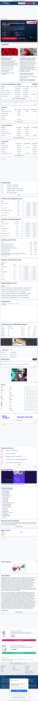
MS (10, 403)
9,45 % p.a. (19, 113)
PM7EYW (3, 328)
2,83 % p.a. (19, 151)
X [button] (36, 21)
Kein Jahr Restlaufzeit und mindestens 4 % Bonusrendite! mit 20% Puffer (16, 293)
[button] (21, 3)
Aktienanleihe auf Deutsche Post (7, 244)
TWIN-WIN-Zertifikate (6, 515)
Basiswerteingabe (4, 354)
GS (9, 390)
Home (2, 18)
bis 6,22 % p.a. (17, 96)
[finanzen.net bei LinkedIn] (20, 663)
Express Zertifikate (10, 660)
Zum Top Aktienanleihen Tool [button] (19, 137)
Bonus (35, 203)
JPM (10, 397)
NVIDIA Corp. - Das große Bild (12, 185)
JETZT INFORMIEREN (19, 640)
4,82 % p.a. (27, 133)
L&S (10, 401)
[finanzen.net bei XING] (22, 663)
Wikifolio (11, 410)
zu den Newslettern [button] (19, 526)
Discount (28, 203)
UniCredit (11, 395)
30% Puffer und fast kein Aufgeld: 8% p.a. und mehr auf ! (13, 291)
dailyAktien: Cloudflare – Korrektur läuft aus (15, 188)
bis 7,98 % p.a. (26, 88)
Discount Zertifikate (4, 659)
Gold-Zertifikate (5, 498)
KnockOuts (17, 303)
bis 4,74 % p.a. (34, 94)
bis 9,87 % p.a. (26, 90)
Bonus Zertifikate (11, 659)
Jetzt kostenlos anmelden (10, 38)
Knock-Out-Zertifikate (6, 505)
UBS (10, 406)
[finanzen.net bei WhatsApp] (24, 663)
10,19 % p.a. (34, 149)
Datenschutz (27, 668)
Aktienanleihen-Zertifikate (7, 489)
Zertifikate (5, 18)
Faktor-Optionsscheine (6, 495)
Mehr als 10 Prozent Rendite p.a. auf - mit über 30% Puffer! (16, 288)
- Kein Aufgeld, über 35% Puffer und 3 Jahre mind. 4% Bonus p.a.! (16, 289)
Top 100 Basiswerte (4, 356)
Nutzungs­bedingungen (29, 671)
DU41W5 (3, 333)
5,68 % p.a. (27, 129)
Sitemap (2, 671)
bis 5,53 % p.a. (26, 94)
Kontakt (2, 667)
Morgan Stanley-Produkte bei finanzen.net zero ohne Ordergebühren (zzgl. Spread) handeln (16, 364)
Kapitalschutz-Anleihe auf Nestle (7, 246)
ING (10, 392)
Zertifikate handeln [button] (19, 612)
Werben (14, 668)
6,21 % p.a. (19, 129)
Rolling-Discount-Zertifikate (7, 512)
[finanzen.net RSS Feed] (27, 663)
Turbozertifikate (5, 514)
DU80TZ (2, 330)
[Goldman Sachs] (2, 390)
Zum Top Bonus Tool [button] (19, 121)
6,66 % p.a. (35, 153)
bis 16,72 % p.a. (26, 92)
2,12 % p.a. (28, 153)
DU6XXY (2, 331)
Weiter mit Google (19, 690)
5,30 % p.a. (35, 147)
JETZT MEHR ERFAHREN (19, 652)
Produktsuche (3, 352)
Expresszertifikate (5, 494)
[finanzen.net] (6, 2)
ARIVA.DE (3, 687)
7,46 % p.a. (35, 151)
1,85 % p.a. (19, 147)
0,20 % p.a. (27, 111)
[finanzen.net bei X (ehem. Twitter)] (18, 663)
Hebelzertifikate (5, 499)
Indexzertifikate (5, 501)
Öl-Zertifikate (4, 508)
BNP (10, 386)
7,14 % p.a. (27, 135)
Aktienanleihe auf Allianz (6, 249)
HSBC (10, 394)
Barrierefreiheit (27, 673)
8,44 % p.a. (19, 135)
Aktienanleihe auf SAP (5, 251)
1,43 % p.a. (28, 147)
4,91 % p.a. (19, 149)
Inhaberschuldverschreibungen (8, 502)
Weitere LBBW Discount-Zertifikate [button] (19, 98)
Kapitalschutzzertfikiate (6, 504)
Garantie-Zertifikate (6, 497)
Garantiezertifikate (24, 659)
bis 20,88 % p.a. (17, 92)
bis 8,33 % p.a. (17, 88)
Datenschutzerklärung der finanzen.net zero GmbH (18, 698)
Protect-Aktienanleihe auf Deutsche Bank (9, 248)
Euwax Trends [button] (19, 420)
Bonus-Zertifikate (5, 491)
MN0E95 (2, 335)
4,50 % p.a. (19, 133)
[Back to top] (35, 700)
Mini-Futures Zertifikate (6, 507)
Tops (3, 262)
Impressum (27, 667)
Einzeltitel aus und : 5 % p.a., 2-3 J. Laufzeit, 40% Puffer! (15, 297)
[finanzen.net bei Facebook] (13, 663)
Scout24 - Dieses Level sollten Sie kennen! (13, 462)
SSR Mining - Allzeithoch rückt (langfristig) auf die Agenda (16, 459)
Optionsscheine (10, 303)
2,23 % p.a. (19, 153)
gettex (10, 388)
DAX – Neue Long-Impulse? (12, 192)
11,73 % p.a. (34, 145)
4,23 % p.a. (19, 111)
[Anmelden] (36, 3)
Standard (11, 349)
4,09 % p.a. (35, 135)
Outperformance (5, 511)
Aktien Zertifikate (17, 659)
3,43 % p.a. (27, 131)
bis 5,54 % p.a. (26, 96)
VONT (10, 408)
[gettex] (2, 388)
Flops (6, 262)
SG (9, 404)
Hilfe (13, 667)
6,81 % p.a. (19, 145)
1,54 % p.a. (19, 119)
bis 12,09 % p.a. (17, 90)
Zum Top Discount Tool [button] (19, 155)
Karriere (2, 668)
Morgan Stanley (5, 349)
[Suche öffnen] (33, 3)
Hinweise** (16, 102)
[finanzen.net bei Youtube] (16, 663)
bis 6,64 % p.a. (17, 94)
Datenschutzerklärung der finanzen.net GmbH (19, 697)
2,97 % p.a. (19, 115)
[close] (26, 680)
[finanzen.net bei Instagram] (11, 663)
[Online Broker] (7, 3)
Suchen (34, 359)
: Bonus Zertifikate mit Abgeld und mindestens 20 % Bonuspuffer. (15, 295)
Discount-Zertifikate (6, 492)
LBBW (10, 399)
